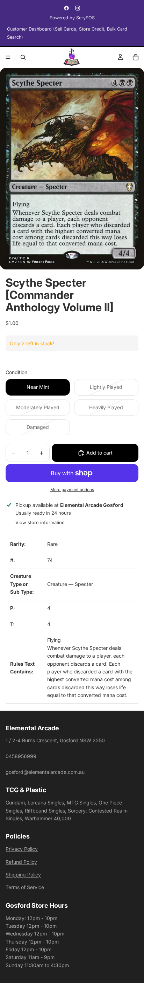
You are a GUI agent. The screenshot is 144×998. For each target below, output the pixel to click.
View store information (40, 522)
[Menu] (8, 57)
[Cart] (135, 57)
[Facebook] (66, 8)
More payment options (72, 489)
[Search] (23, 57)
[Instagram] (77, 8)
